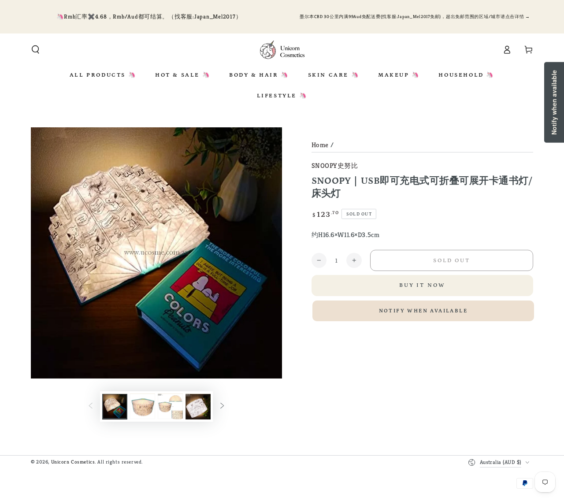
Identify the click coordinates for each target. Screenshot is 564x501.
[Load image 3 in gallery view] (170, 406)
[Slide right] (222, 406)
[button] (35, 50)
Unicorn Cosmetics (73, 462)
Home (320, 145)
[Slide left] (91, 406)
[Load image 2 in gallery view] (142, 406)
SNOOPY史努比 (335, 165)
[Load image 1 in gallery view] (114, 406)
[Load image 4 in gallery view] (198, 406)
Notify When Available (423, 311)
